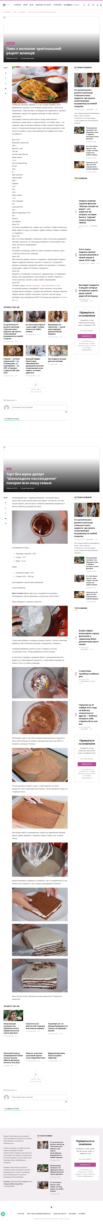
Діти (31, 5)
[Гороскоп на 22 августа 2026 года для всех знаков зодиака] (79, 164)
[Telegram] (6, 94)
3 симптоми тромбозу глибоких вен (89, 674)
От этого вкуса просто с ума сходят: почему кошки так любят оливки (35, 328)
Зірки (25, 5)
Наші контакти (60, 1213)
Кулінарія (58, 5)
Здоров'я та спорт (88, 681)
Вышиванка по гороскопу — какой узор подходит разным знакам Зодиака (56, 329)
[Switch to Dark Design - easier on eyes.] (97, 5)
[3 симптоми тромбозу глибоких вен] (86, 661)
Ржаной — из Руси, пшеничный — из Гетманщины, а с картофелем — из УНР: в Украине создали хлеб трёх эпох (12, 366)
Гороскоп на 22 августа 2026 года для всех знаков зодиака (92, 166)
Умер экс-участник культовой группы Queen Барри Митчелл (35, 1055)
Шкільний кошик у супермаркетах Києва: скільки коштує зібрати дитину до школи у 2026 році (13, 1058)
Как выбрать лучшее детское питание (57, 360)
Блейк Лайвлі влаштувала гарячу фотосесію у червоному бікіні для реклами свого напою (89, 638)
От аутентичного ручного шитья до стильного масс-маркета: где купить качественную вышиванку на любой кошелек (13, 332)
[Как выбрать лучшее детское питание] (58, 350)
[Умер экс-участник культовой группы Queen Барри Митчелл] (35, 1045)
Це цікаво (68, 5)
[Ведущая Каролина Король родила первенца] (58, 1045)
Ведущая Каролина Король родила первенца (56, 1055)
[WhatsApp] (6, 83)
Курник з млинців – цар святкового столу (42, 286)
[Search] (101, 5)
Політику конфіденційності (85, 1176)
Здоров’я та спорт (44, 5)
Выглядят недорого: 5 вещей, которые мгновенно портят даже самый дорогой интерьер (89, 290)
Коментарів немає (28, 58)
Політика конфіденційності (39, 1213)
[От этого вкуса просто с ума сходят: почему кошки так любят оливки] (35, 316)
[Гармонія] (9, 5)
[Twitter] (6, 78)
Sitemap (81, 1213)
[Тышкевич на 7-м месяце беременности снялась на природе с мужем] (58, 1015)
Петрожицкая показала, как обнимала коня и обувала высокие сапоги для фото (92, 133)
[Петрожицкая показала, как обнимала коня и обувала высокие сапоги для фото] (79, 130)
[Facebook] (6, 73)
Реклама (72, 1213)
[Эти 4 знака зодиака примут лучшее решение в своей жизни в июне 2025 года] (86, 239)
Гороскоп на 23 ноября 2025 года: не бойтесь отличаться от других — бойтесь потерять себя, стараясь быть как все (88, 714)
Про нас (21, 1213)
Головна (17, 5)
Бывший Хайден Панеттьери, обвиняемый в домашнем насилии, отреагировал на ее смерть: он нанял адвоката (35, 366)
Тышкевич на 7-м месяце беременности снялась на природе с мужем (58, 1027)
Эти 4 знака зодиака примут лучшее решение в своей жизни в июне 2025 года (88, 254)
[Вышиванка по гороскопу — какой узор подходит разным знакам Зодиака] (58, 316)
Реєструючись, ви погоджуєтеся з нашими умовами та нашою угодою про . (86, 345)
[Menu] (4, 5)
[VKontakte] (6, 88)
